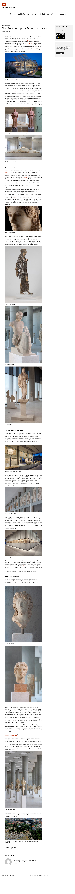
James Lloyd (8, 31)
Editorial (12, 14)
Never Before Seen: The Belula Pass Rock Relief (9, 875)
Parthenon (29, 43)
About (53, 14)
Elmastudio (52, 885)
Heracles (25, 177)
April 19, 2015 (8, 25)
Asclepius (17, 91)
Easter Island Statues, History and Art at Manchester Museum (39, 875)
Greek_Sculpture (20, 848)
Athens (21, 35)
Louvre (26, 238)
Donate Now (60, 53)
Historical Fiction (42, 14)
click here (16, 197)
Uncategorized (13, 847)
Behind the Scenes (25, 14)
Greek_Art (15, 848)
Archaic (6, 172)
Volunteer (62, 14)
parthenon (25, 848)
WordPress (43, 885)
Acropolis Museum (13, 35)
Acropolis (27, 40)
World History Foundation (9, 7)
